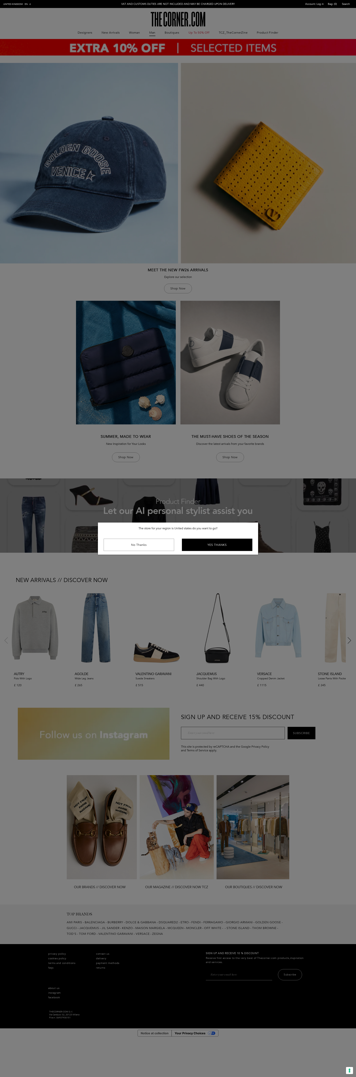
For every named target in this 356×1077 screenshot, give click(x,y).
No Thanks (139, 545)
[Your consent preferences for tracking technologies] (349, 1070)
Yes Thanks (217, 545)
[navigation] (17, 4)
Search (346, 4)
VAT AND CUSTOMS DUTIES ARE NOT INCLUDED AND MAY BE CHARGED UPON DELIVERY (178, 4)
